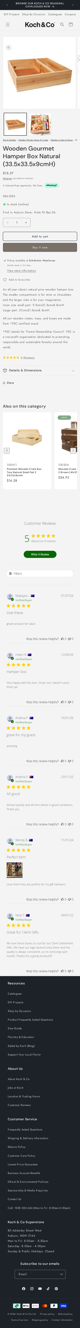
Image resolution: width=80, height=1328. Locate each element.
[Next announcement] (73, 5)
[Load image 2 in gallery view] (40, 124)
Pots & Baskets (9, 140)
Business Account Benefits (24, 1173)
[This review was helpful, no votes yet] (62, 639)
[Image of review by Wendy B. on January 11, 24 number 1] (15, 870)
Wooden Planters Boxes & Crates (33, 140)
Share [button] (10, 383)
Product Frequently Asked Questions (30, 1020)
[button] (7, 24)
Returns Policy (16, 1147)
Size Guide (15, 1028)
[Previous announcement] (7, 5)
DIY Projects (11, 14)
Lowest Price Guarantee (22, 1164)
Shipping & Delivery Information (28, 1138)
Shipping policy (40, 1319)
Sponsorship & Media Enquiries (28, 1190)
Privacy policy (47, 1313)
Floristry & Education (21, 1037)
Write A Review (40, 554)
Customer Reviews (19, 1105)
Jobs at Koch (15, 1088)
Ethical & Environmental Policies (28, 1182)
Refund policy (65, 1313)
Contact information (62, 1319)
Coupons (70, 14)
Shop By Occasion (33, 14)
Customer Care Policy (21, 1156)
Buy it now (40, 247)
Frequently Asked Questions (25, 1129)
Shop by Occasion (19, 1011)
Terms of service (19, 1319)
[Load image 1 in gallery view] (15, 124)
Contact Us (14, 1199)
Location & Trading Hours (24, 1096)
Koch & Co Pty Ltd (26, 1313)
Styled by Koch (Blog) (21, 1046)
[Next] (73, 451)
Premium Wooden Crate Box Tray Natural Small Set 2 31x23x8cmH (24, 472)
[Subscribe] (61, 1274)
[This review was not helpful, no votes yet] (69, 639)
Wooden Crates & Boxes (62, 140)
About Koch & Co (19, 1079)
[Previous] (7, 451)
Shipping (7, 178)
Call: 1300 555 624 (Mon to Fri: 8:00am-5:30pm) (39, 1208)
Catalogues (55, 14)
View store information (21, 270)
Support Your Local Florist (24, 1054)
